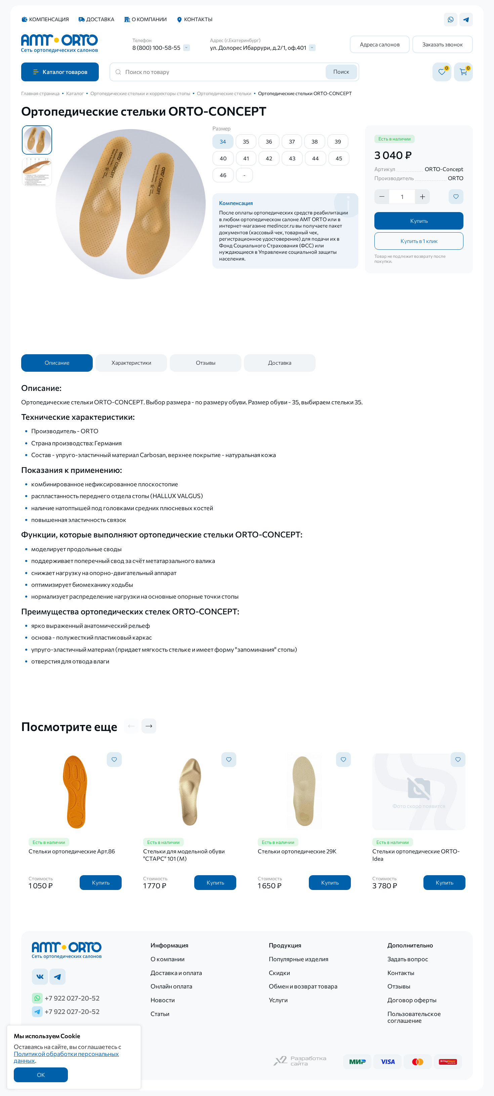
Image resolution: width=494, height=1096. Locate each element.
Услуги (278, 1000)
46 (223, 175)
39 (338, 141)
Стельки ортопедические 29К (297, 851)
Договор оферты (412, 1000)
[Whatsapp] (450, 19)
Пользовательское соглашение (414, 1017)
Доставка (100, 19)
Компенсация (49, 19)
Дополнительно (410, 945)
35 (246, 141)
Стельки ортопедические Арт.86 (72, 851)
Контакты (198, 19)
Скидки (279, 972)
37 (292, 141)
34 (223, 141)
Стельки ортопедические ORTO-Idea (416, 855)
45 (339, 158)
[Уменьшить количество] (381, 196)
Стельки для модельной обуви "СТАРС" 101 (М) (184, 855)
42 (269, 158)
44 (315, 158)
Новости (163, 1000)
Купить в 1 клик (419, 241)
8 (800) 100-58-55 (156, 47)
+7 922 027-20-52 (72, 998)
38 (315, 141)
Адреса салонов (380, 44)
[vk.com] (40, 977)
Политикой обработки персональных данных (66, 1057)
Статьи (160, 1013)
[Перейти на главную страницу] (59, 44)
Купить (419, 220)
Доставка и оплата (176, 972)
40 (223, 158)
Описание (57, 362)
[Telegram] (466, 19)
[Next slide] (148, 726)
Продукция (285, 945)
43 (292, 158)
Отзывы (205, 362)
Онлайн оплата (171, 986)
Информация (170, 945)
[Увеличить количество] (422, 196)
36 (269, 141)
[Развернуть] (186, 47)
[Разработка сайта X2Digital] (300, 1062)
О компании (149, 19)
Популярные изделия (298, 959)
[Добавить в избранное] (456, 196)
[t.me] (57, 977)
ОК (41, 1074)
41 (246, 158)
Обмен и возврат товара (303, 986)
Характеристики (131, 362)
